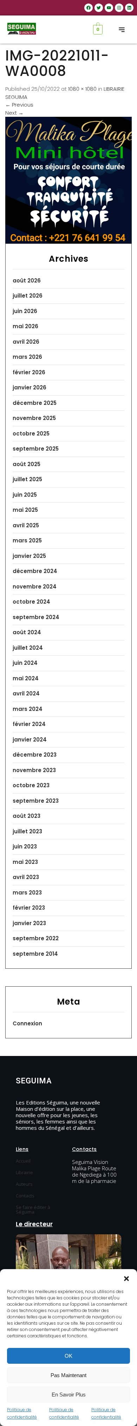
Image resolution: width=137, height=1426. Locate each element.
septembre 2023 (36, 800)
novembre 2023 (34, 770)
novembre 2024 (35, 586)
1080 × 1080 (82, 89)
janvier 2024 (30, 739)
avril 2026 (26, 341)
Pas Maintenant (68, 1375)
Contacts (25, 1195)
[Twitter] (98, 8)
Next (14, 112)
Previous (19, 104)
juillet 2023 (27, 831)
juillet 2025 (27, 479)
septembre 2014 (35, 953)
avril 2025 (26, 525)
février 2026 (29, 372)
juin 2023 (25, 846)
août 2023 (26, 816)
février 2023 (29, 907)
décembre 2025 (35, 403)
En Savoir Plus (69, 1395)
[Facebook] (88, 8)
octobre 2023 (31, 785)
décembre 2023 (35, 754)
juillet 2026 (28, 295)
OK (68, 1356)
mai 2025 (25, 510)
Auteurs (24, 1184)
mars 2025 (27, 540)
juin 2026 (25, 311)
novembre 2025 (34, 418)
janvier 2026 (29, 387)
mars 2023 (27, 892)
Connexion (27, 1023)
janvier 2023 (29, 923)
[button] (126, 1277)
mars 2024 (28, 709)
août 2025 (26, 464)
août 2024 (27, 632)
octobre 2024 (31, 601)
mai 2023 (25, 862)
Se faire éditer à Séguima (33, 1209)
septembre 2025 (36, 448)
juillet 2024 (28, 647)
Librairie (24, 1172)
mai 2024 (26, 678)
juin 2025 (25, 494)
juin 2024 (25, 663)
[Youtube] (109, 8)
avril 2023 (26, 877)
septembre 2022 (36, 938)
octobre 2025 (31, 433)
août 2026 (27, 280)
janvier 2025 (29, 556)
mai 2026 (25, 326)
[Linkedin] (129, 8)
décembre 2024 (35, 571)
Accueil (23, 1161)
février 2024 (29, 724)
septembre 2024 (36, 617)
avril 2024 (26, 693)
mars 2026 (27, 357)
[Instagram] (119, 8)
